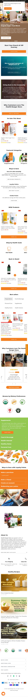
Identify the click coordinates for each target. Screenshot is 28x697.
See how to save (14, 190)
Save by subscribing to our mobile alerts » (11, 673)
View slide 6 (23, 40)
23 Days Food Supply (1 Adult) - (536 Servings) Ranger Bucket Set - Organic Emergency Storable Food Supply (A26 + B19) (6, 328)
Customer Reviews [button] (26, 349)
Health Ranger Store (12, 688)
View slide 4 (16, 40)
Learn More (6, 41)
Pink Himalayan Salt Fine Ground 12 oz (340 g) (18, 325)
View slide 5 (19, 40)
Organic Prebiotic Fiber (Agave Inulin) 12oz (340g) (8, 227)
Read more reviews (14, 387)
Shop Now (14, 200)
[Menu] (1, 4)
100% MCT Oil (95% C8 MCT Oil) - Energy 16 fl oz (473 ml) (8, 279)
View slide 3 (12, 40)
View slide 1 (4, 40)
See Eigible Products (14, 179)
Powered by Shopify (14, 690)
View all (14, 236)
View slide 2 (8, 40)
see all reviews (14, 113)
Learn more (7, 8)
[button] (13, 384)
